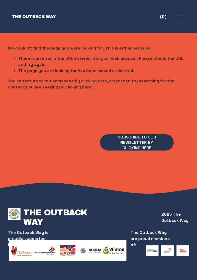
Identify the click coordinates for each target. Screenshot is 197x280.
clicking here (94, 81)
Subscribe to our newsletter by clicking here (137, 142)
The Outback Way (34, 16)
